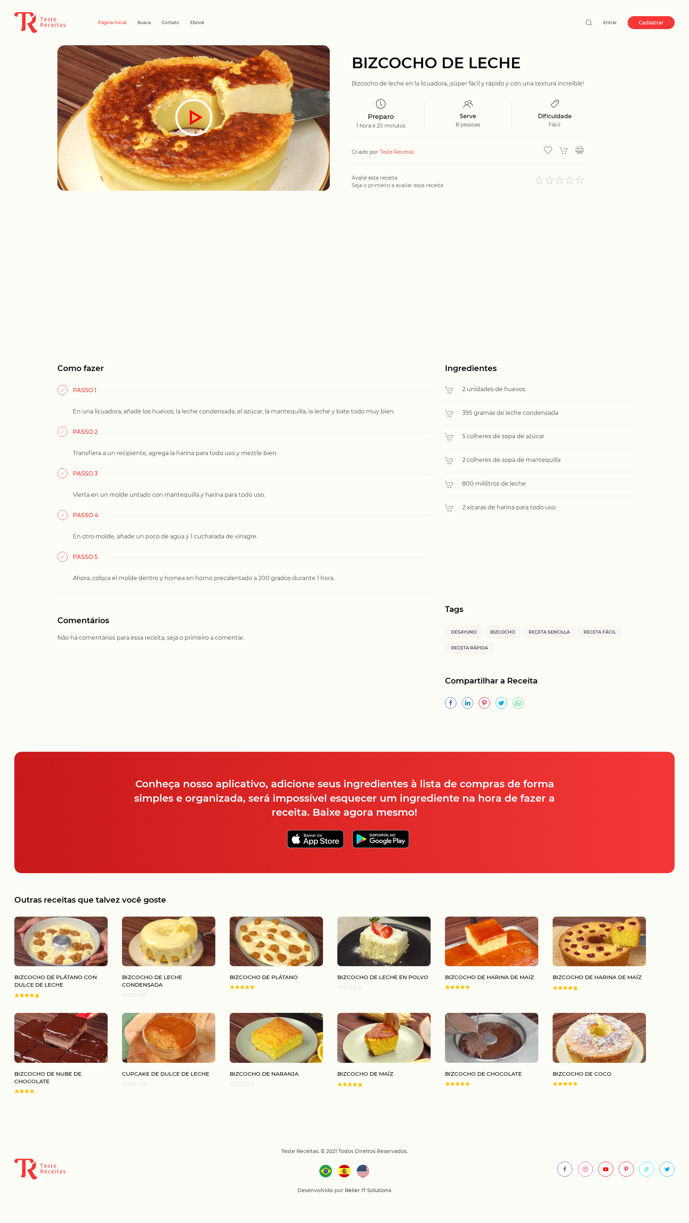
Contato (170, 22)
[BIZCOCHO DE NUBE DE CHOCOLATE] (54, 1053)
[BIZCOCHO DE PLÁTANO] (269, 958)
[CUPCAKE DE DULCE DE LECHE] (161, 1053)
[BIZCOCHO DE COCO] (592, 1053)
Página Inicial (112, 22)
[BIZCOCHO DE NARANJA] (269, 1053)
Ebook (197, 22)
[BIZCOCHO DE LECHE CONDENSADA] (161, 958)
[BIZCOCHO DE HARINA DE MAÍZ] (484, 958)
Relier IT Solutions (367, 1190)
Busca (144, 22)
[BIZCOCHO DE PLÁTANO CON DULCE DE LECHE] (54, 958)
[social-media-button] (564, 1169)
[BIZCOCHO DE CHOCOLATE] (484, 1053)
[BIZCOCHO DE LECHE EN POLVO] (377, 958)
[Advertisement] (344, 269)
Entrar (610, 22)
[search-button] (589, 22)
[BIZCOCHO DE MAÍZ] (377, 1053)
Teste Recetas (397, 152)
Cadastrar (651, 22)
